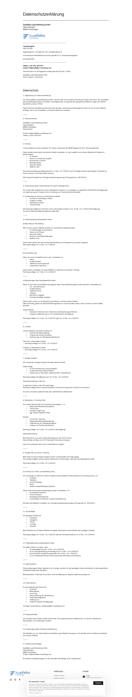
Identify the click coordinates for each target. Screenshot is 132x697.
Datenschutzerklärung (35, 693)
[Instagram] (15, 680)
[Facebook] (20, 680)
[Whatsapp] (11, 680)
